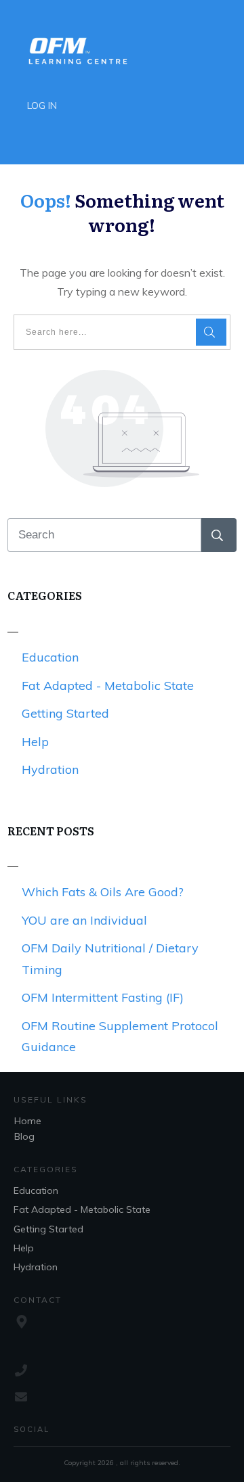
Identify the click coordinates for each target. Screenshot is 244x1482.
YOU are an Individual (84, 920)
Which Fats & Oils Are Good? (103, 892)
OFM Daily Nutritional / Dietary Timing (110, 958)
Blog (24, 1136)
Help (35, 741)
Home (27, 1121)
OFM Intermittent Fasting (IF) (103, 997)
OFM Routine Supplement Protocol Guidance (120, 1036)
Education (50, 657)
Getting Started (65, 713)
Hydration (50, 769)
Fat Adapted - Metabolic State (108, 685)
